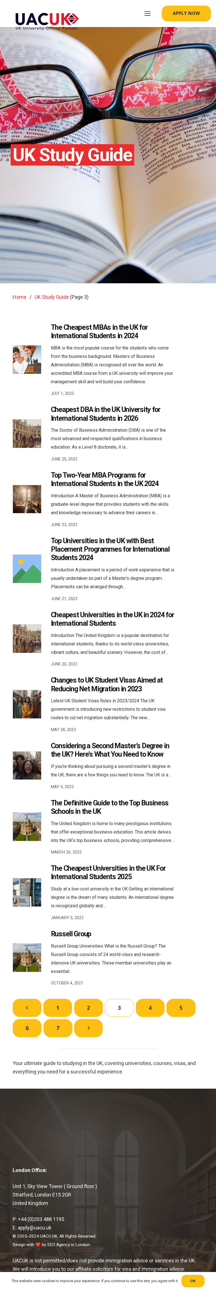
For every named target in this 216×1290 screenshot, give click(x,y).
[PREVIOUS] (27, 1008)
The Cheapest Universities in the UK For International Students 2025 (108, 872)
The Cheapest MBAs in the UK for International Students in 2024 (99, 331)
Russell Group (71, 934)
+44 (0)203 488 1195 (41, 1219)
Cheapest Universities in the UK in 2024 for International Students (112, 619)
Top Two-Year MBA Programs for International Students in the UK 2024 (105, 479)
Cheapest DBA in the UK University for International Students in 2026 (105, 414)
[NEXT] (88, 1028)
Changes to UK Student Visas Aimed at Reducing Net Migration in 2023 (107, 684)
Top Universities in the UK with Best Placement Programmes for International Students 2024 (110, 549)
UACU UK (48, 1236)
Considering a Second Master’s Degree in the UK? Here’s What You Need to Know (110, 750)
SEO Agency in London (68, 1244)
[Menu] (147, 13)
